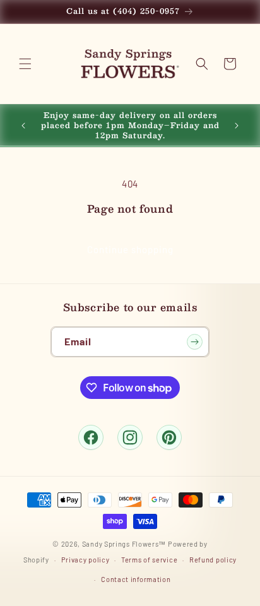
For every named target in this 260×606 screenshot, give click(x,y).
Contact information (135, 579)
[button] (25, 64)
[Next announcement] (237, 126)
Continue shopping (130, 249)
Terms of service (149, 560)
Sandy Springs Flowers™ (124, 544)
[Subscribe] (194, 342)
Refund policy (213, 560)
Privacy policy (85, 560)
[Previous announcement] (23, 126)
